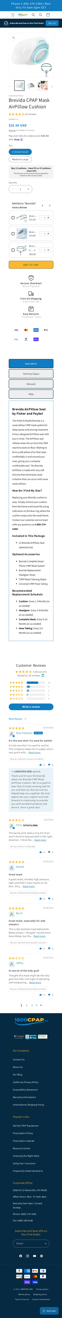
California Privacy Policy (25, 1082)
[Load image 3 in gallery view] (43, 86)
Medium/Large (20, 159)
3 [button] (32, 1005)
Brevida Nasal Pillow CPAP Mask (33, 246)
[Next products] (49, 205)
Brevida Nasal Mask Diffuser (33, 232)
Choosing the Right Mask (26, 1155)
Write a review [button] (31, 706)
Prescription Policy (23, 1133)
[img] (16, 728)
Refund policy (24, 1294)
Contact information (41, 1299)
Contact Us (19, 1059)
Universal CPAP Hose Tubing (33, 583)
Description (31, 363)
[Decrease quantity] (41, 217)
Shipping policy (40, 1294)
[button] (13, 14)
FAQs (31, 394)
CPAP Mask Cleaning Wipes (32, 579)
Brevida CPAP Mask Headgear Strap (33, 216)
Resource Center (22, 1148)
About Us (18, 1067)
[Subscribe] (45, 1244)
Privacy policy (42, 1289)
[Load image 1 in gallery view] (19, 86)
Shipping (12, 130)
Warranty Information (24, 1097)
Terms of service (22, 1299)
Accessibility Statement (25, 1089)
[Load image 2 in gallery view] (31, 86)
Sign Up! (52, 23)
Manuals (31, 384)
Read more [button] (34, 752)
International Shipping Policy (28, 1104)
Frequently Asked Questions (28, 1170)
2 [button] (26, 1005)
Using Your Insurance (24, 1163)
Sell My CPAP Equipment (26, 1125)
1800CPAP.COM (26, 1289)
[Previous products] (42, 205)
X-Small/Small (20, 151)
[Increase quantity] (48, 217)
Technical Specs (31, 373)
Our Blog (17, 1074)
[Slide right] (52, 86)
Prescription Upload (23, 1140)
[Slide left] (10, 86)
